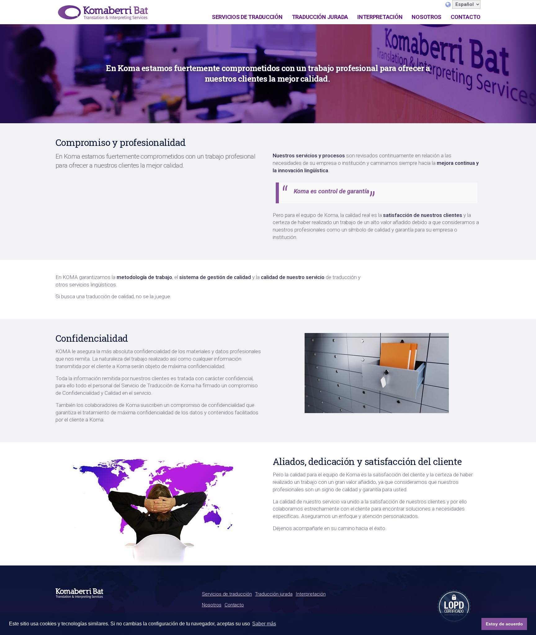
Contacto (465, 17)
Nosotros (426, 17)
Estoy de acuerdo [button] (504, 623)
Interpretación (379, 17)
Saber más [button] (264, 623)
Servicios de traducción (247, 17)
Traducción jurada (320, 17)
